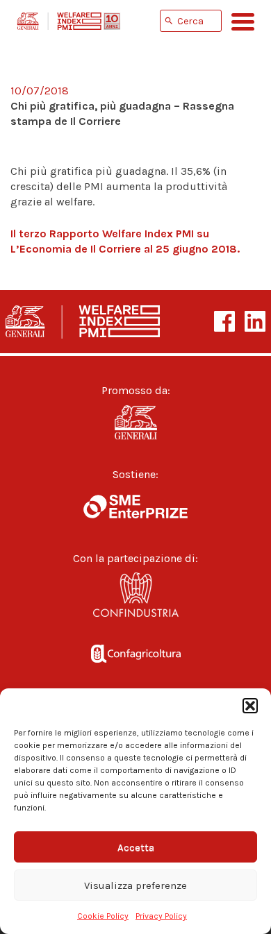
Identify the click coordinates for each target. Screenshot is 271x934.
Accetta (135, 847)
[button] (250, 706)
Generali (135, 422)
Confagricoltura (135, 651)
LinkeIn (255, 321)
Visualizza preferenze (135, 885)
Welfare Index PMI (69, 21)
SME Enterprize (135, 506)
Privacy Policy (161, 916)
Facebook (224, 321)
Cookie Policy (103, 916)
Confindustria (135, 598)
